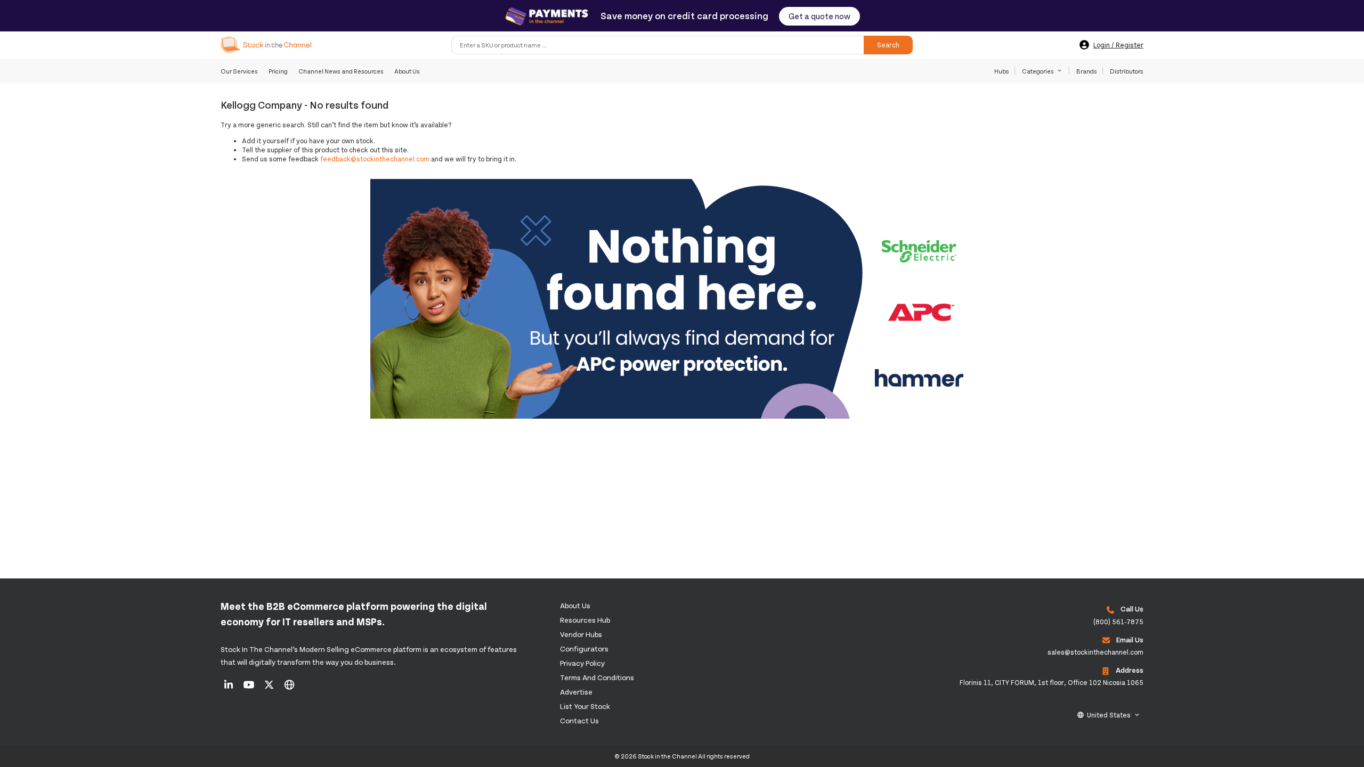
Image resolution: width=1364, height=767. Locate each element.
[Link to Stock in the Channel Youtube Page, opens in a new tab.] (249, 688)
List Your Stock (585, 706)
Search (888, 44)
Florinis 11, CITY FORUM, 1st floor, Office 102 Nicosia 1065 (1051, 682)
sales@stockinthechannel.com (1095, 652)
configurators (584, 648)
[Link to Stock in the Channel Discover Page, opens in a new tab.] (289, 688)
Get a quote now (819, 16)
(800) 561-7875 (1118, 621)
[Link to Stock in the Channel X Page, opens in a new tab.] (270, 688)
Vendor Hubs (581, 634)
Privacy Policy (582, 662)
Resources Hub (585, 619)
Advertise (576, 691)
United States (1109, 715)
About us (575, 605)
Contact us (579, 720)
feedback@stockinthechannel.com (374, 158)
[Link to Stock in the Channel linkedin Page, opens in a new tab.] (229, 688)
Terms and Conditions (597, 677)
